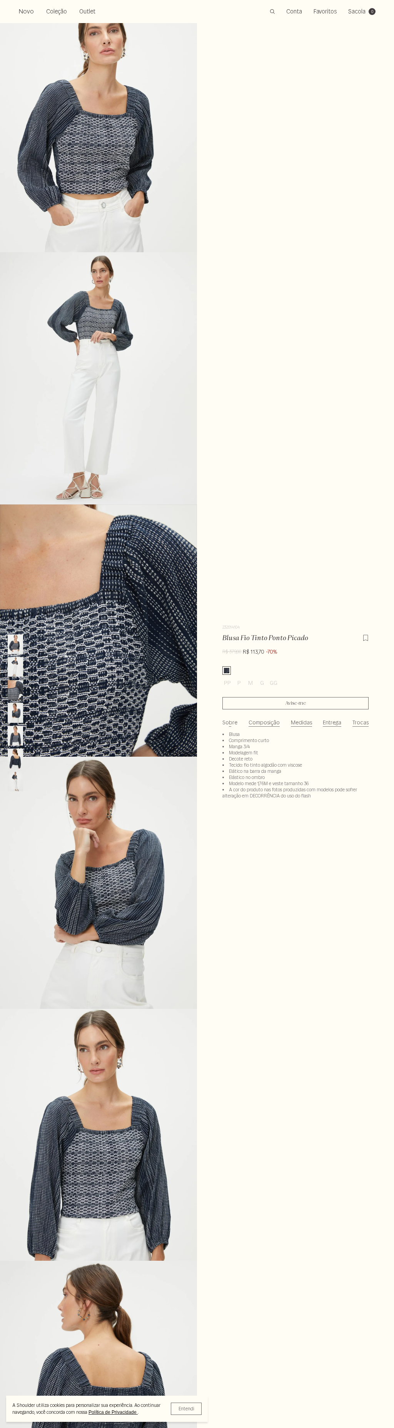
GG (273, 682)
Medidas (301, 722)
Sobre (229, 722)
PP (227, 682)
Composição (264, 722)
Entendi (186, 1408)
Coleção (56, 11)
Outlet (87, 11)
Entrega (332, 722)
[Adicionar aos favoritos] (365, 636)
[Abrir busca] (272, 11)
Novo (26, 11)
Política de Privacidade (113, 1412)
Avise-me (295, 703)
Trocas (360, 722)
